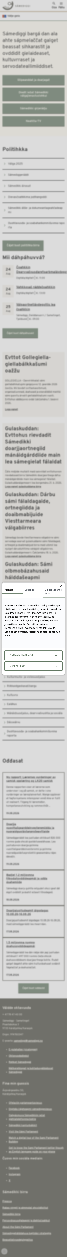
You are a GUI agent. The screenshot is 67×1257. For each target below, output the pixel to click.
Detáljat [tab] (29, 590)
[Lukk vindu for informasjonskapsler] (61, 586)
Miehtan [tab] (9, 590)
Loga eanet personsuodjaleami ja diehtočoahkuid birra (32, 633)
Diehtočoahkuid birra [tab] (54, 592)
